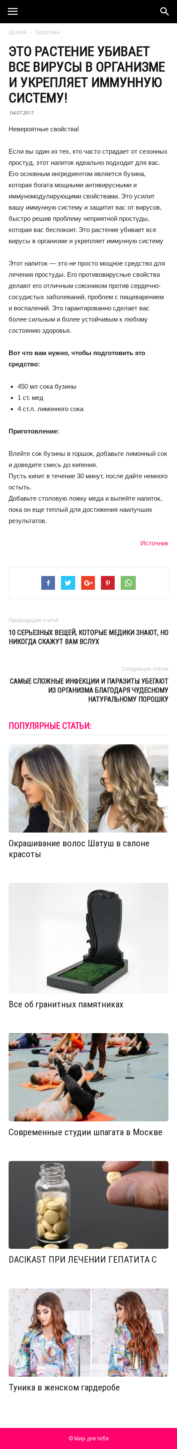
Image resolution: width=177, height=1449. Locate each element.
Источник (154, 543)
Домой (18, 32)
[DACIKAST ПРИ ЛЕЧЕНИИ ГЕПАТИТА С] (88, 1205)
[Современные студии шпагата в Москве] (88, 1077)
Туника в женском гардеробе (64, 1387)
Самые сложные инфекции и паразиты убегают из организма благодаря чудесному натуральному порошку (89, 690)
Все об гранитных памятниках (66, 1004)
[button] (165, 11)
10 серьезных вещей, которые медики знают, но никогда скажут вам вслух (88, 637)
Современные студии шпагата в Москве (85, 1132)
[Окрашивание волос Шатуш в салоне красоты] (88, 788)
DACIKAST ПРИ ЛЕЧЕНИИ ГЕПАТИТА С (83, 1259)
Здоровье (47, 32)
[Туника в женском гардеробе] (88, 1332)
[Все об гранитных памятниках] (88, 938)
